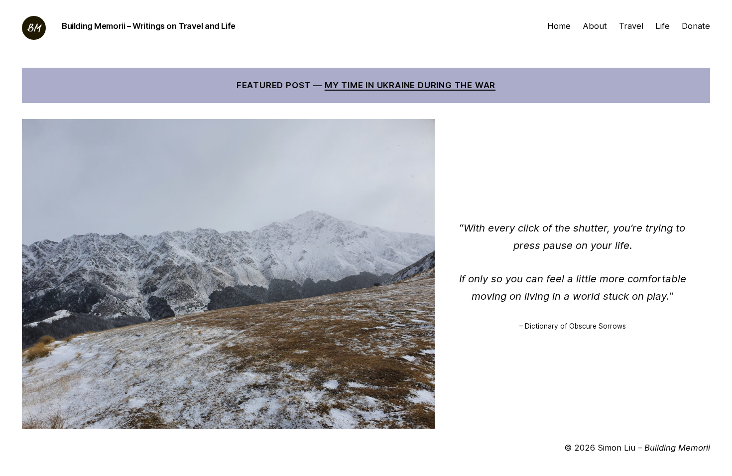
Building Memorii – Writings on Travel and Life (149, 26)
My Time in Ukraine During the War (410, 85)
